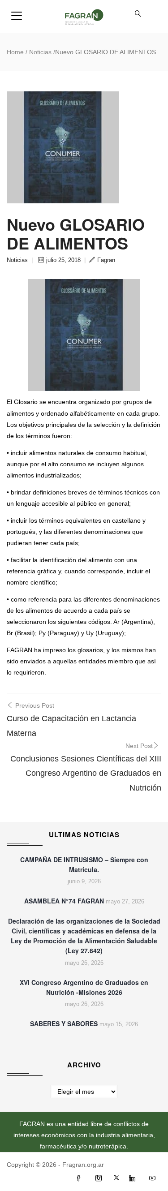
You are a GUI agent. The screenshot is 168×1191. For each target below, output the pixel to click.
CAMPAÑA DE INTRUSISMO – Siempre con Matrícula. (84, 864)
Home (15, 52)
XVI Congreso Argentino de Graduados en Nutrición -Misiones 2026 (84, 987)
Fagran (106, 260)
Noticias (40, 52)
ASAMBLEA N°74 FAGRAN (64, 900)
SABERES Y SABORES (64, 1023)
